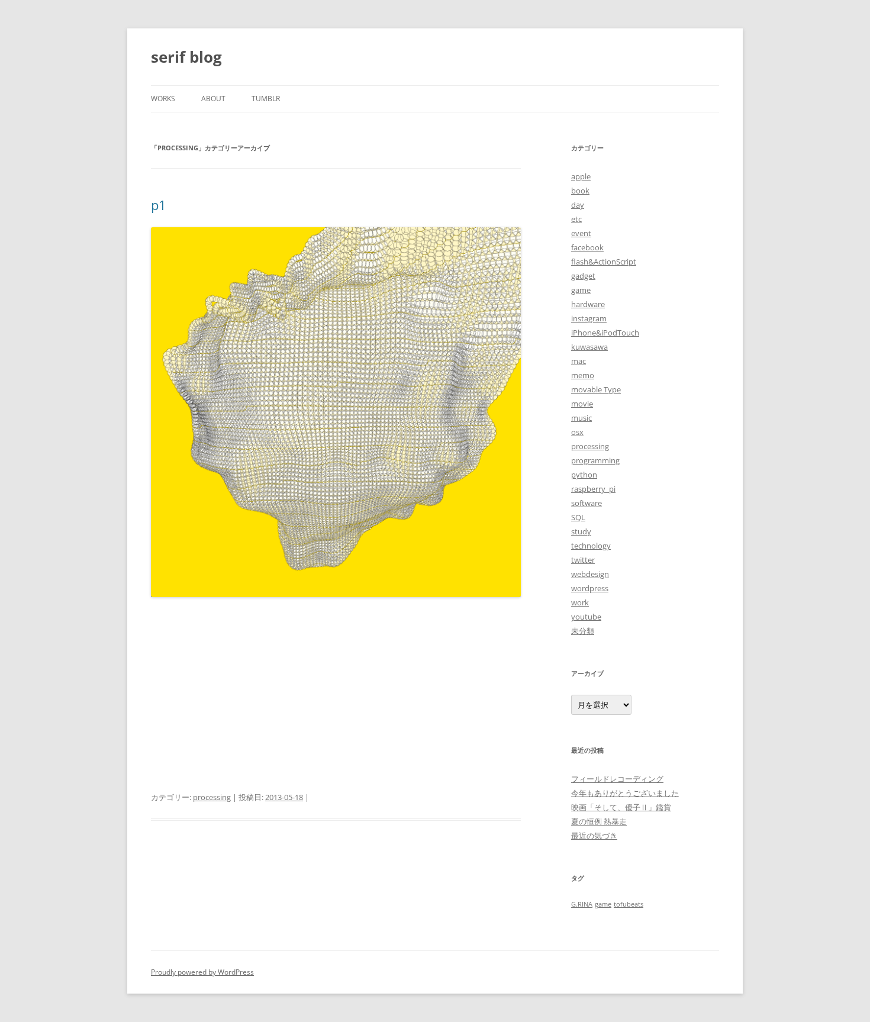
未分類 (582, 631)
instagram (589, 318)
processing (212, 797)
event (581, 233)
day (577, 204)
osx (577, 432)
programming (595, 460)
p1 (158, 205)
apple (581, 176)
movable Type (596, 389)
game (581, 290)
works (163, 99)
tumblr (266, 99)
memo (582, 375)
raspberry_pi (593, 488)
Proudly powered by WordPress (202, 972)
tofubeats (628, 904)
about (213, 99)
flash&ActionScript (603, 261)
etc (576, 219)
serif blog (186, 56)
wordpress (589, 588)
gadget (583, 275)
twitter (583, 559)
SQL (578, 517)
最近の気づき (594, 835)
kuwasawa (589, 346)
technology (591, 545)
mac (578, 361)
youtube (586, 616)
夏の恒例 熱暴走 (599, 821)
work (580, 602)
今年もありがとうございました (625, 793)
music (581, 417)
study (581, 531)
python (584, 474)
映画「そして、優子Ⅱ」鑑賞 (621, 807)
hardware (588, 304)
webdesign (590, 574)
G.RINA (581, 904)
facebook (587, 247)
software (586, 503)
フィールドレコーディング (617, 778)
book (580, 190)
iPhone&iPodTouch (605, 332)
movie (582, 403)
